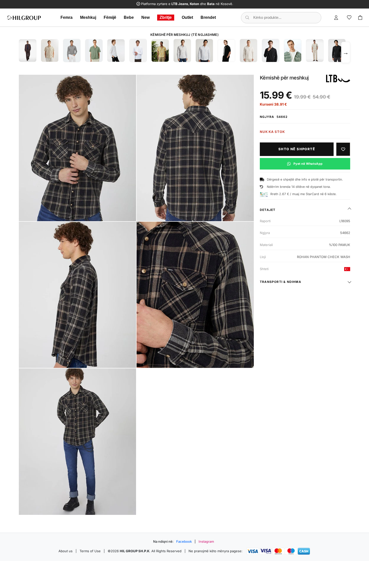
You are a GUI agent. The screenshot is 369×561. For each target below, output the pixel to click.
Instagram (206, 541)
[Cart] (360, 17)
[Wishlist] (349, 17)
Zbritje (166, 17)
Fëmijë (110, 17)
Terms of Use (90, 551)
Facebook (184, 541)
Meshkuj (88, 17)
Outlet (187, 17)
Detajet (267, 210)
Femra (66, 17)
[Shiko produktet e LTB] (338, 78)
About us (65, 551)
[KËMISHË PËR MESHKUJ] (27, 50)
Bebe (129, 17)
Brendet (208, 17)
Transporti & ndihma (280, 282)
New (145, 17)
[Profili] (336, 17)
